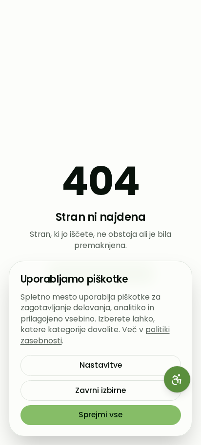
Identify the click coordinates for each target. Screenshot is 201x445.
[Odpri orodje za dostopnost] (177, 379)
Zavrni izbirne (100, 390)
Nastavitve (101, 365)
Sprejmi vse (100, 414)
